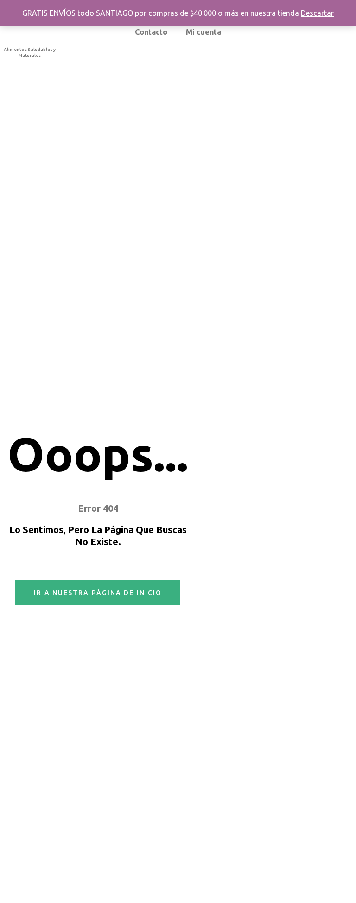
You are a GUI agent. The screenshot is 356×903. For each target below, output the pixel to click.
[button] (97, 592)
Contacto (151, 32)
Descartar (317, 13)
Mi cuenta (203, 32)
